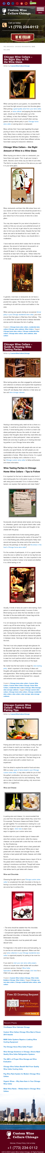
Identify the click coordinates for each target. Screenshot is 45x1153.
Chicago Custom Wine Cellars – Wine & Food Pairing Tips (17, 707)
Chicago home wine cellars (19, 327)
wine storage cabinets (17, 392)
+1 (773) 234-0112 (23, 26)
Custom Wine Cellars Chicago (19, 685)
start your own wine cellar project (24, 963)
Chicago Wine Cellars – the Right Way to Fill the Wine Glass (18, 59)
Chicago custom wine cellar (15, 460)
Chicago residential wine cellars (26, 982)
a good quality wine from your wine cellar (27, 109)
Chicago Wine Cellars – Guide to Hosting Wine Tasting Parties (18, 346)
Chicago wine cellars (16, 333)
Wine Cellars (29, 329)
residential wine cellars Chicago (20, 688)
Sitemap (12, 1143)
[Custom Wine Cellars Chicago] (16, 14)
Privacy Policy (21, 1143)
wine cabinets (19, 329)
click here (33, 970)
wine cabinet (17, 111)
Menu (40, 12)
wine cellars (16, 694)
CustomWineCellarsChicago (20, 66)
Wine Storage (36, 688)
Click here (18, 829)
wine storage (25, 694)
